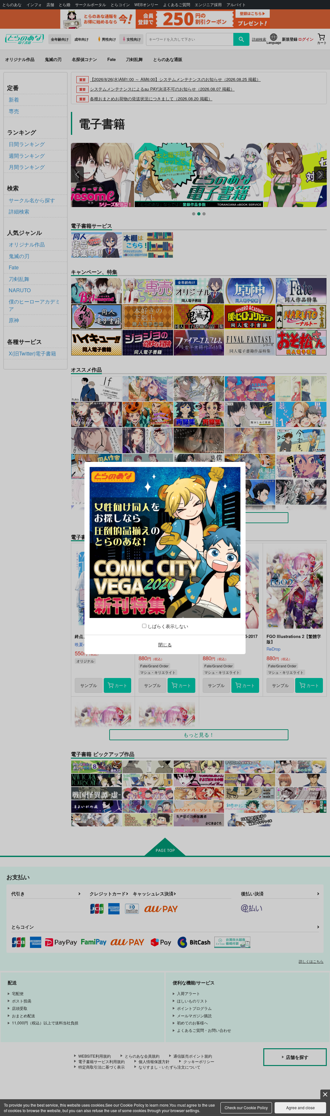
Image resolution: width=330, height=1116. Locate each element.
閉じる (165, 644)
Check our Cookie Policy (246, 1107)
